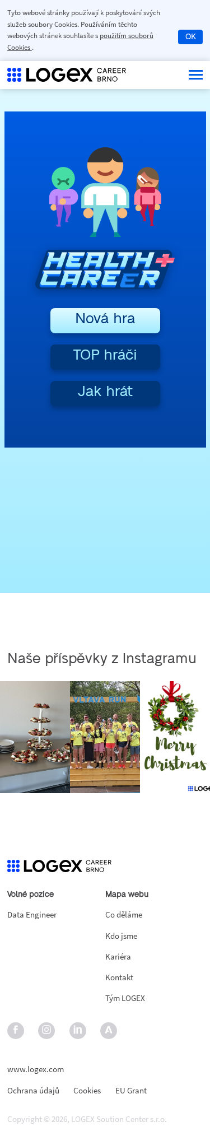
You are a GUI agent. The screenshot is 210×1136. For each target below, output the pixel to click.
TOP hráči (105, 355)
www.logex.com (35, 1069)
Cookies (87, 1091)
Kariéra (118, 956)
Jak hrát (105, 391)
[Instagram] (47, 1031)
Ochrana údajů (33, 1091)
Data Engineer (32, 914)
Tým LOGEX (125, 998)
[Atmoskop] (109, 1031)
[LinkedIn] (77, 1031)
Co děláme (123, 914)
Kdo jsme (121, 935)
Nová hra (105, 318)
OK (190, 37)
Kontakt (119, 977)
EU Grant (131, 1091)
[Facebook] (15, 1031)
